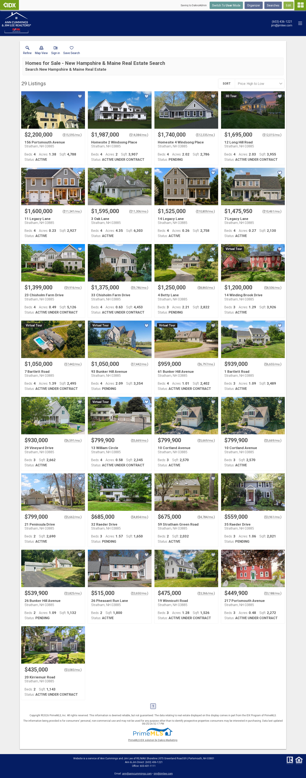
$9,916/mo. (73, 287)
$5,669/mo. (139, 440)
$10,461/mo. (272, 211)
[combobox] (258, 83)
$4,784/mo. (206, 517)
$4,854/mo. (139, 517)
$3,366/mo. (206, 593)
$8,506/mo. (272, 287)
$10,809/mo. (205, 211)
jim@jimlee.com (163, 773)
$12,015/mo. (272, 135)
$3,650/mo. (139, 593)
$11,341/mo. (72, 211)
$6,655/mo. (272, 364)
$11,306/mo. (138, 211)
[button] (41, 51)
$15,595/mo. (72, 135)
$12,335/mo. (205, 135)
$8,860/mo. (206, 287)
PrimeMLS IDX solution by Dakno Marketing (152, 740)
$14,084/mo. (138, 135)
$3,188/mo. (272, 593)
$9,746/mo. (139, 287)
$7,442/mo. (73, 364)
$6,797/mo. (206, 364)
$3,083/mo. (73, 670)
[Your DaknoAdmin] (9, 5)
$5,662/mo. (73, 517)
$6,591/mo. (73, 440)
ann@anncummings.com (137, 773)
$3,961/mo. (272, 517)
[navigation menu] (300, 5)
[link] (27, 51)
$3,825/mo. (73, 593)
